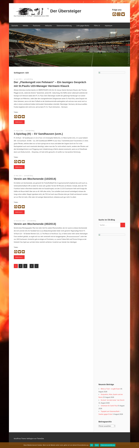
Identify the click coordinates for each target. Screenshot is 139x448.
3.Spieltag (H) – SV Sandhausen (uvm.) (38, 133)
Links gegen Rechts (82, 26)
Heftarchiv (48, 26)
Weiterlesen (18, 122)
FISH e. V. (97, 26)
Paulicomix (36, 26)
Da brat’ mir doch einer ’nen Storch (112, 400)
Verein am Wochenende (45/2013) (35, 223)
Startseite (14, 26)
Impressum (108, 26)
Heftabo (25, 26)
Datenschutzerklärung (64, 26)
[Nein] (137, 445)
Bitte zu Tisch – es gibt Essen (110, 389)
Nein (96, 445)
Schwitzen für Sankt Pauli (109, 406)
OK (92, 445)
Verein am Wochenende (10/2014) (35, 178)
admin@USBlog (28, 79)
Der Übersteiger (65, 11)
